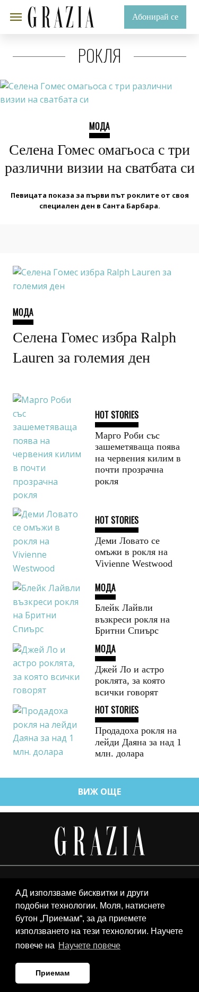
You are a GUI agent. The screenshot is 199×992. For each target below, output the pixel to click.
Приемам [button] (53, 973)
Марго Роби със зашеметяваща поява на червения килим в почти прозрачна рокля (138, 458)
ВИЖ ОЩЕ (99, 791)
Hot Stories (117, 414)
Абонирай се (155, 16)
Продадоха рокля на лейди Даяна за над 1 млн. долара (138, 742)
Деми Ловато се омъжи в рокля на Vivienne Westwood (133, 552)
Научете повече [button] (89, 945)
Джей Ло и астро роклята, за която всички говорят (130, 680)
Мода (99, 126)
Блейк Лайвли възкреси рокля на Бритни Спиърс (132, 619)
